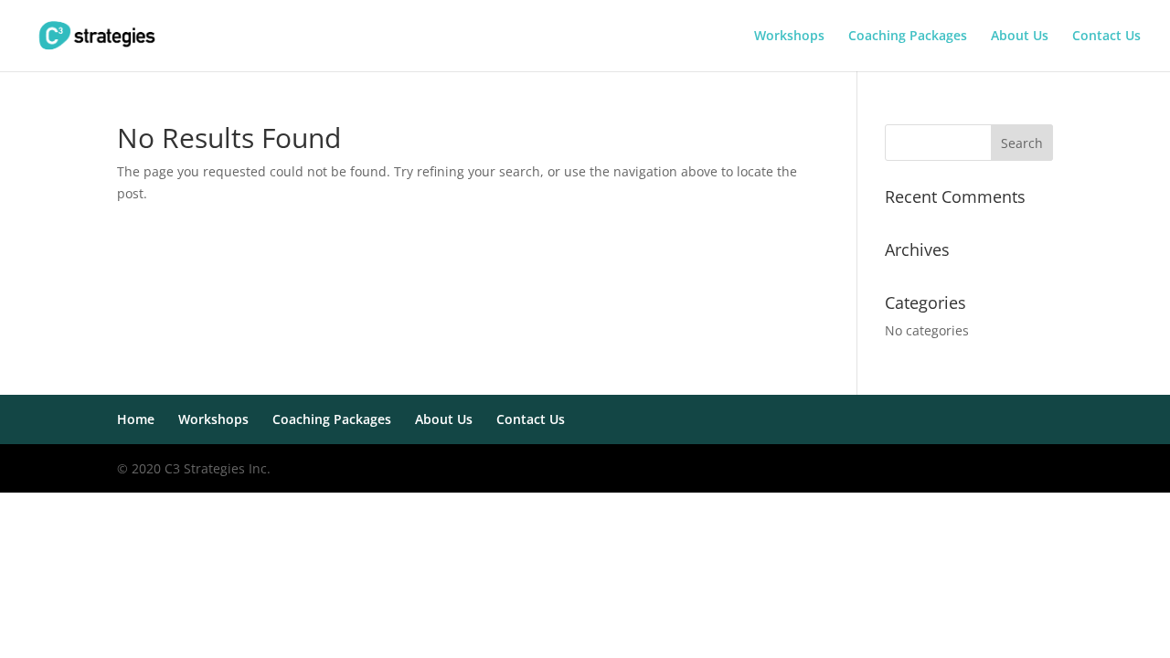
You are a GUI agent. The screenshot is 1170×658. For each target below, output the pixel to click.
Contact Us (1106, 36)
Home (135, 419)
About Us (1019, 36)
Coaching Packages (907, 36)
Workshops (789, 36)
